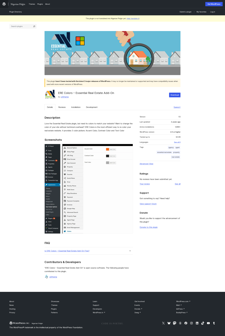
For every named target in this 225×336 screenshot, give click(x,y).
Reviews (62, 107)
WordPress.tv (99, 313)
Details (50, 107)
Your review (145, 184)
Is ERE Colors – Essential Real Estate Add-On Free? (67, 251)
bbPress (180, 309)
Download (175, 95)
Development (92, 107)
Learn (95, 301)
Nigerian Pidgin (37, 323)
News (11, 305)
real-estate (176, 157)
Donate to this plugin (149, 227)
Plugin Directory (15, 12)
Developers (97, 309)
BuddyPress (182, 313)
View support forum (148, 204)
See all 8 (177, 142)
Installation (76, 107)
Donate (138, 309)
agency (171, 147)
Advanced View (146, 164)
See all (177, 184)
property (176, 152)
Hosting (12, 309)
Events (137, 305)
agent (178, 147)
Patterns (54, 313)
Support (177, 107)
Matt (179, 305)
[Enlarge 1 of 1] (130, 147)
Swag (138, 313)
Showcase (55, 301)
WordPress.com (183, 301)
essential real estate (164, 152)
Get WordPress (214, 4)
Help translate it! (133, 18)
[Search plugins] (34, 26)
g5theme (65, 97)
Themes (54, 305)
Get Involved (140, 301)
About (11, 301)
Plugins (54, 309)
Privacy (12, 313)
